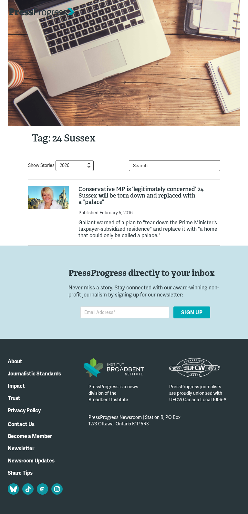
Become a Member (30, 436)
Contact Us (21, 424)
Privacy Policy (24, 410)
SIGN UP (191, 312)
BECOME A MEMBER (215, 13)
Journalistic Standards (34, 374)
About (15, 361)
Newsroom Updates (31, 461)
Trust (14, 398)
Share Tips (20, 473)
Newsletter (21, 448)
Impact (16, 386)
